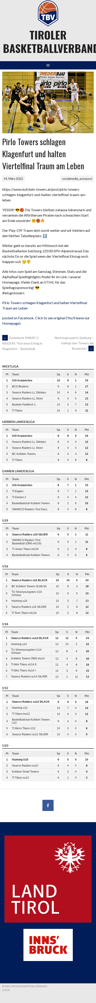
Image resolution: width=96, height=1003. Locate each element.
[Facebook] (48, 805)
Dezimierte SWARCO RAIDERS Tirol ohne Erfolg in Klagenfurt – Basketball (22, 343)
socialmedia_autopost (77, 178)
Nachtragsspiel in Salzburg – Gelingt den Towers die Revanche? (74, 343)
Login (6, 989)
